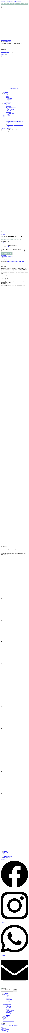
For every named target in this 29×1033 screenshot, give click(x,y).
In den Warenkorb (6, 253)
